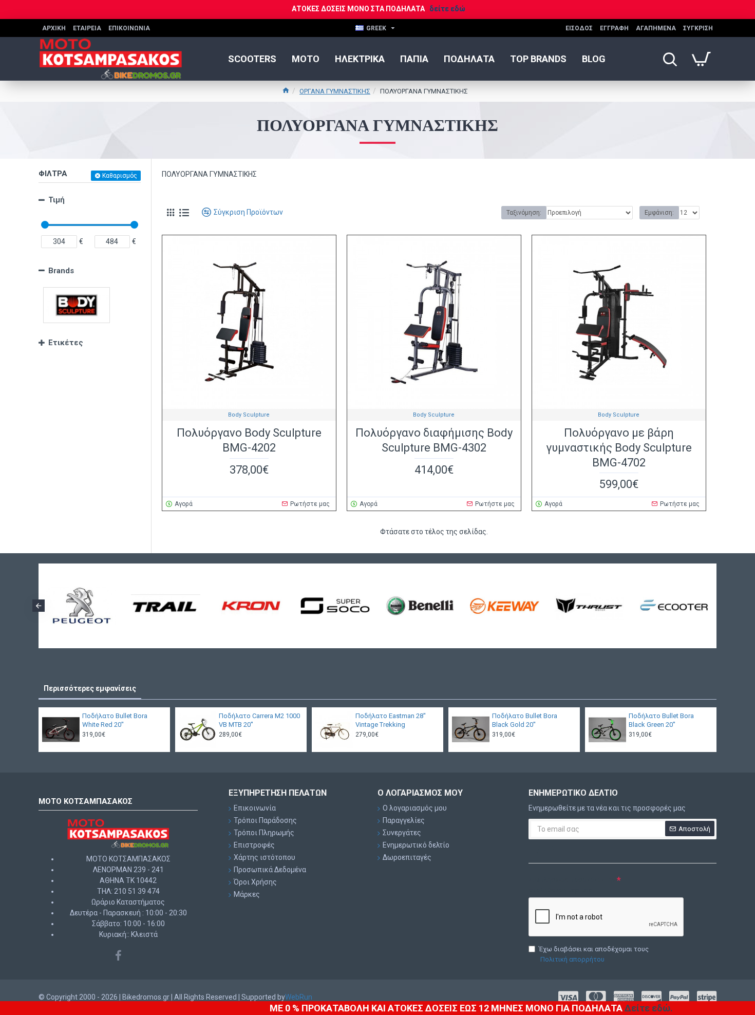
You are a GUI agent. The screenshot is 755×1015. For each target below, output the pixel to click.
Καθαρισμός (119, 175)
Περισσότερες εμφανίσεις (90, 688)
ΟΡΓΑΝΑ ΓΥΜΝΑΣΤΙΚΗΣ (334, 91)
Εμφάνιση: (659, 212)
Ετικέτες (65, 342)
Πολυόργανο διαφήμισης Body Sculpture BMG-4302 (434, 440)
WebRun (298, 997)
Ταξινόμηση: (523, 212)
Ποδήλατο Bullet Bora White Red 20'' (114, 720)
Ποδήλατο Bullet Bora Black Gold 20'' (524, 720)
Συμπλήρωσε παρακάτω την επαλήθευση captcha (571, 885)
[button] (38, 605)
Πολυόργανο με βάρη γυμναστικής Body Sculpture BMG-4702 (619, 447)
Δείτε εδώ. (649, 1008)
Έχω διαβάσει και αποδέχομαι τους (594, 954)
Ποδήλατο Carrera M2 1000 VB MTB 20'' (259, 720)
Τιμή (56, 199)
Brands (61, 270)
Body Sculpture (249, 414)
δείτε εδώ (447, 9)
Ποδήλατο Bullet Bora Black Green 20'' (661, 720)
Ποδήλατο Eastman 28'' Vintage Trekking (390, 720)
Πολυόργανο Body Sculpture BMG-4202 (249, 440)
